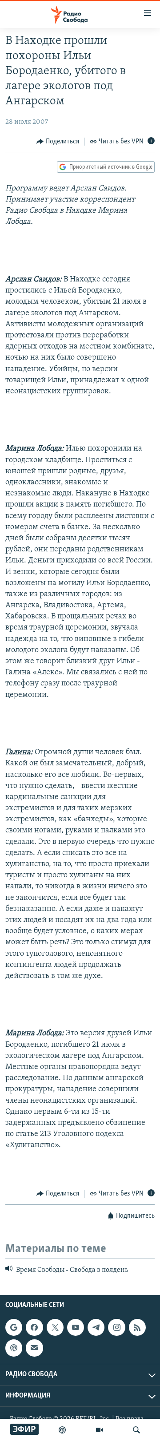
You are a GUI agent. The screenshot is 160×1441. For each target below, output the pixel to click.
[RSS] (137, 1327)
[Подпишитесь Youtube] (75, 1327)
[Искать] (136, 1430)
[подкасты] (62, 1430)
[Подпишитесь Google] (13, 1327)
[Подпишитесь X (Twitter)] (55, 1327)
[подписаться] (34, 1348)
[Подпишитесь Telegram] (96, 1327)
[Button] (57, 141)
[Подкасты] (13, 1348)
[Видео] (99, 1430)
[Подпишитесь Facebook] (34, 1327)
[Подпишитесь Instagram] (116, 1327)
